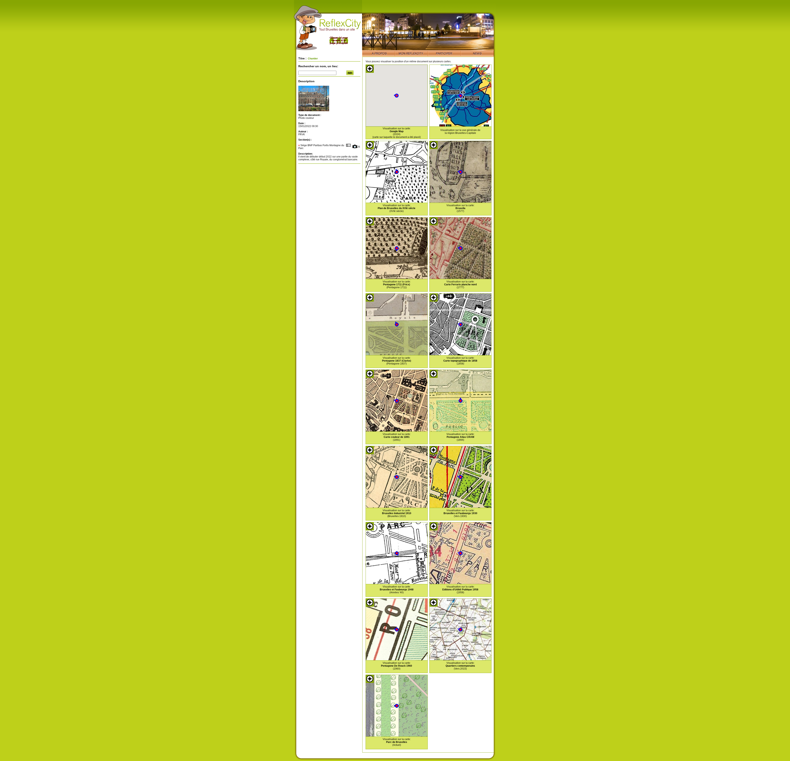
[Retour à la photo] (313, 110)
